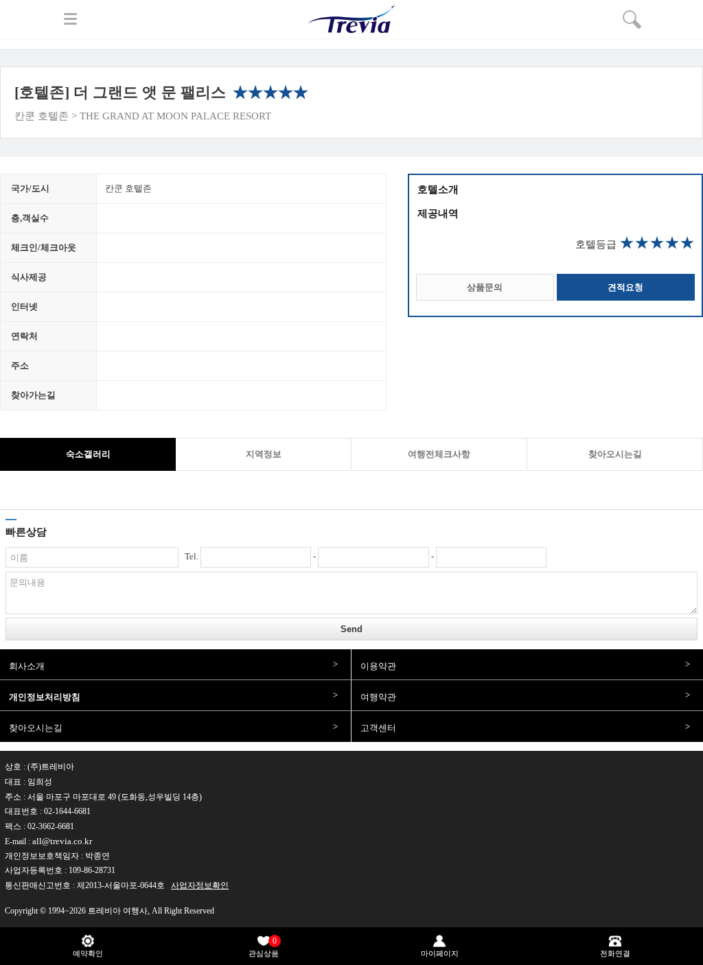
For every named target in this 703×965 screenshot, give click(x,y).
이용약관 (378, 666)
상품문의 (485, 287)
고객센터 (378, 728)
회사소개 (27, 666)
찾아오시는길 (35, 728)
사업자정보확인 (200, 885)
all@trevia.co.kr (62, 841)
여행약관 (378, 697)
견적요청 (625, 287)
